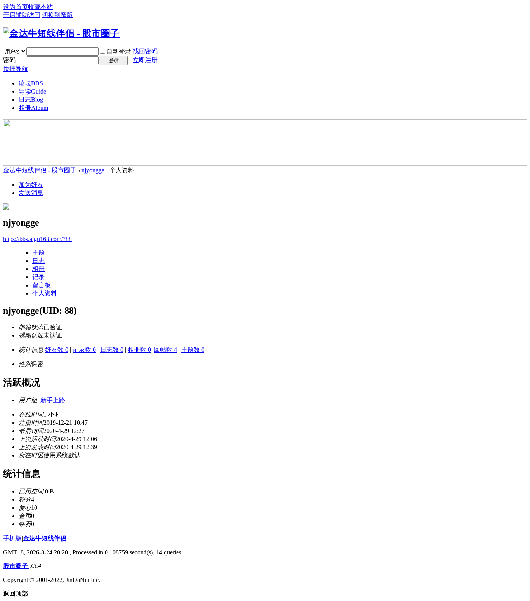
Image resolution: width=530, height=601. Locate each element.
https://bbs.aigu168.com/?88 (37, 239)
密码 (9, 60)
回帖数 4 (165, 349)
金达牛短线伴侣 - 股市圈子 (39, 170)
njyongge (92, 170)
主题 (38, 252)
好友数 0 (56, 349)
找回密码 (145, 51)
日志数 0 (111, 349)
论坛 (31, 83)
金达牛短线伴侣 (44, 538)
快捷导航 (15, 69)
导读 (32, 91)
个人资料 (44, 293)
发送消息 (31, 192)
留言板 (41, 285)
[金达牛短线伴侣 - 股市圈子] (61, 33)
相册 (33, 107)
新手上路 (52, 400)
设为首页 (15, 6)
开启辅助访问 (21, 15)
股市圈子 (16, 566)
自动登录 (118, 51)
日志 (31, 99)
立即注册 (145, 60)
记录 (38, 277)
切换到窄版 (57, 15)
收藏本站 (40, 6)
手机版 (12, 538)
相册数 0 (139, 349)
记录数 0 (84, 349)
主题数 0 (192, 349)
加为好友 (31, 184)
